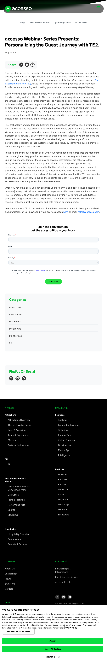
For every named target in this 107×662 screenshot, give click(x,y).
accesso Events (63, 582)
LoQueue (63, 499)
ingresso (62, 494)
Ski (10, 342)
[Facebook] (27, 65)
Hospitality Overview (19, 534)
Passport (63, 484)
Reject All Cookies (52, 649)
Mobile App (15, 328)
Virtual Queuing (66, 440)
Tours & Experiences (18, 435)
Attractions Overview (19, 420)
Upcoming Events (62, 22)
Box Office (13, 494)
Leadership (11, 573)
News (8, 578)
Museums (13, 440)
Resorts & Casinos (17, 544)
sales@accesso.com (88, 211)
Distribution (64, 445)
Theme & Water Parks (19, 425)
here (65, 211)
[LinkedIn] (32, 65)
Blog (22, 22)
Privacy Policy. (71, 628)
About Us (10, 568)
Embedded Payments (69, 425)
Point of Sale (15, 335)
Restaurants (14, 539)
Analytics (62, 420)
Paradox (62, 479)
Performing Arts (16, 504)
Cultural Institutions (18, 445)
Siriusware (63, 514)
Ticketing (63, 430)
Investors (10, 583)
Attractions (15, 307)
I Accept (52, 641)
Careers (9, 588)
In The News (81, 22)
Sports (11, 509)
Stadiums (13, 514)
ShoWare (63, 489)
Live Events (15, 321)
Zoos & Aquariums (17, 430)
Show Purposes (52, 657)
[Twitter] (21, 65)
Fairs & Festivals (16, 499)
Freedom (63, 509)
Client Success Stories (39, 22)
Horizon (62, 474)
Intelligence (15, 314)
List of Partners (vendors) (18, 631)
